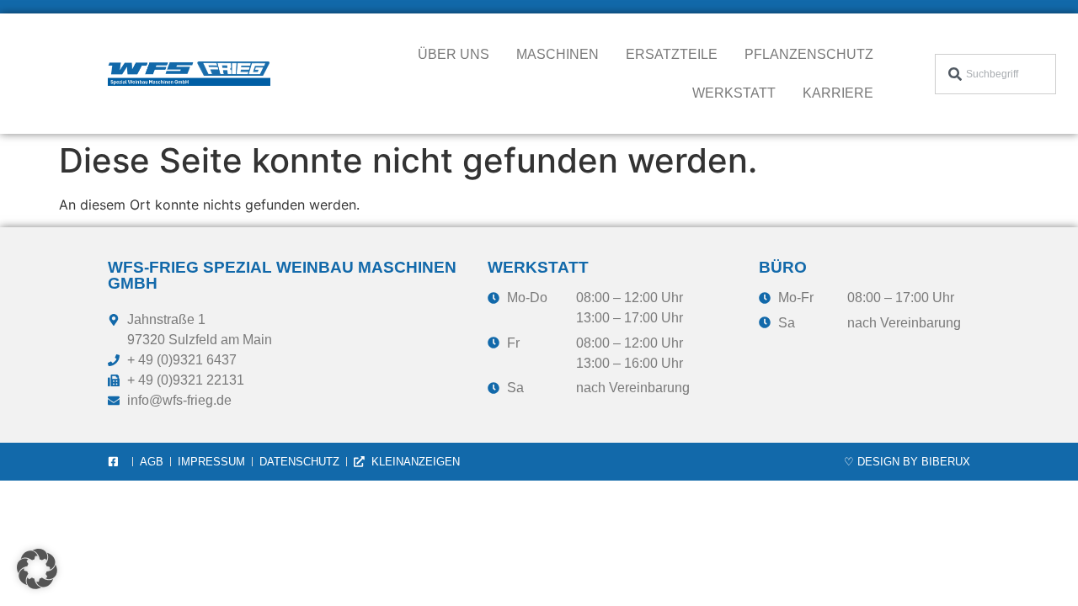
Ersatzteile (672, 54)
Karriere (838, 93)
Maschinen (557, 54)
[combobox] (996, 74)
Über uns (453, 54)
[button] (37, 569)
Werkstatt (734, 93)
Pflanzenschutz (808, 54)
